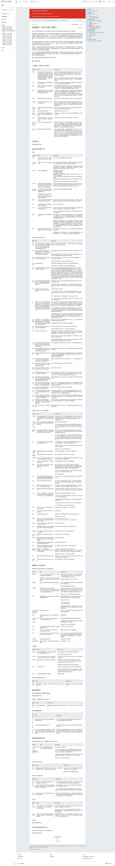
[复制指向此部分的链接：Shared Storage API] (44, 775)
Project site (52, 856)
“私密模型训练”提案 (65, 254)
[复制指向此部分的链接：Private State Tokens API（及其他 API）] (54, 830)
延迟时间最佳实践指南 (76, 417)
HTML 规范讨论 (63, 809)
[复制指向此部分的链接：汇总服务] (38, 646)
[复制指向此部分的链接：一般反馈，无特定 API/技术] (50, 66)
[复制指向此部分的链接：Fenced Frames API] (43, 762)
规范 (75, 208)
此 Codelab (57, 476)
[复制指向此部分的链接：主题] (35, 152)
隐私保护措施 (32, 1)
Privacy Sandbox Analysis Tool (88, 856)
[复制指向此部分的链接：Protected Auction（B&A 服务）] (50, 410)
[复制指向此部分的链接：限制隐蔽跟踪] (41, 690)
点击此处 (67, 461)
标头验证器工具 (68, 607)
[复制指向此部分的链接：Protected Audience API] (46, 237)
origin (60, 793)
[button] (7, 16)
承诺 (37, 35)
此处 (55, 98)
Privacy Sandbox (35, 24)
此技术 (72, 319)
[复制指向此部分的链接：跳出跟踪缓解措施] (42, 710)
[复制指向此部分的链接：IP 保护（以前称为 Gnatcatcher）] (51, 699)
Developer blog (20, 856)
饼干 (20, 1)
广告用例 (75, 755)
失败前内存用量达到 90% (65, 670)
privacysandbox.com (54, 36)
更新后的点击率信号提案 (40, 301)
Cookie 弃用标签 (75, 129)
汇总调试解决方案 (71, 576)
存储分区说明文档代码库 (68, 815)
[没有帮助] (82, 24)
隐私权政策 (22, 863)
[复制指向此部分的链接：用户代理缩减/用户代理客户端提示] (51, 693)
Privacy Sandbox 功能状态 (37, 16)
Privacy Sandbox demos (87, 858)
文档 (71, 358)
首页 (109, 1)
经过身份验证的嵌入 (69, 755)
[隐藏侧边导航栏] (14, 864)
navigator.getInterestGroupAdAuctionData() (63, 519)
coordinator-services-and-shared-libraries (65, 661)
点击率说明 (53, 301)
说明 (70, 596)
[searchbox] (8, 10)
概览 (16, 1)
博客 (38, 1)
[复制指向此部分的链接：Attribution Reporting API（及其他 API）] (55, 568)
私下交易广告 (25, 1)
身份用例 (62, 755)
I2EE (66, 132)
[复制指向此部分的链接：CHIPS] (36, 799)
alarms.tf (65, 662)
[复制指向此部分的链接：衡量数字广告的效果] (46, 565)
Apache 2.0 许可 (66, 845)
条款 (18, 863)
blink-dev (79, 135)
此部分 (78, 813)
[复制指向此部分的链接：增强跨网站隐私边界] (46, 738)
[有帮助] (80, 24)
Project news (20, 858)
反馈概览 (77, 35)
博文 (56, 257)
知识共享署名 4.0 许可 (48, 845)
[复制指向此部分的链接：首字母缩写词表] (41, 61)
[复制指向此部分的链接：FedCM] (37, 820)
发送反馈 (80, 27)
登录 (113, 1)
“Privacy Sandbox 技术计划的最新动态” (44, 13)
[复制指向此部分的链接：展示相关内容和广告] (46, 149)
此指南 (63, 666)
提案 (38, 531)
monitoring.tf (71, 662)
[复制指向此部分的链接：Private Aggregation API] (46, 677)
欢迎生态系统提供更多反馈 (60, 244)
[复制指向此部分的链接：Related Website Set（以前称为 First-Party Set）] (59, 741)
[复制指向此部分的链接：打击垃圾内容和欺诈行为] (49, 827)
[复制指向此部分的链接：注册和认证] (40, 141)
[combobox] (88, 1)
